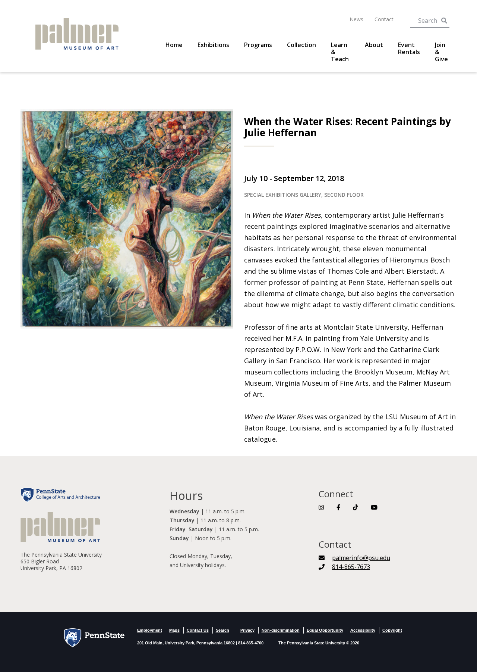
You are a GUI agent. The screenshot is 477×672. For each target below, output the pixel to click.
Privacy (247, 630)
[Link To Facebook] (338, 507)
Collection (301, 45)
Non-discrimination (281, 630)
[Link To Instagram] (321, 507)
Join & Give (441, 52)
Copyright (392, 630)
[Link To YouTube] (374, 507)
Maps (174, 630)
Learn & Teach (340, 52)
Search (222, 630)
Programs (258, 45)
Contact (384, 19)
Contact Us (198, 630)
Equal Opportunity (325, 630)
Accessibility (362, 630)
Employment (149, 630)
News (356, 19)
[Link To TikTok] (355, 507)
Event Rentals (409, 48)
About (374, 45)
